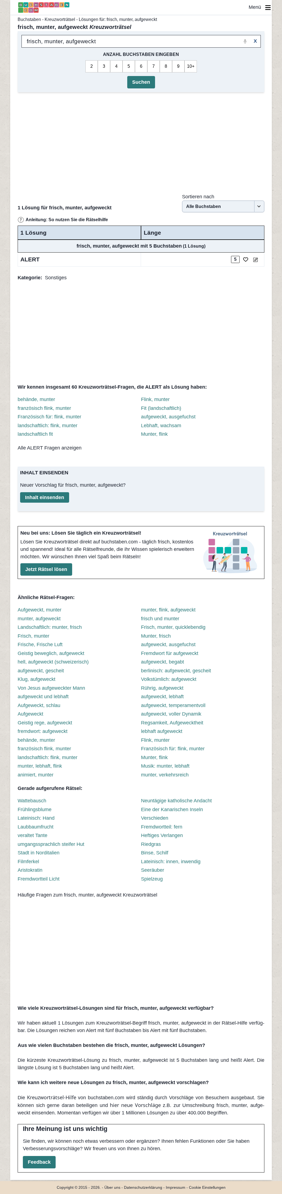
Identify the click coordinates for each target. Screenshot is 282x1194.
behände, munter (36, 399)
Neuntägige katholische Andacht (176, 800)
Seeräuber (152, 870)
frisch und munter (160, 618)
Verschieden (154, 818)
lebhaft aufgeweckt (161, 731)
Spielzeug (152, 879)
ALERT (30, 259)
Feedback (39, 1162)
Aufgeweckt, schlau (39, 705)
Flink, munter (155, 399)
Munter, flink (154, 434)
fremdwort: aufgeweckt (42, 731)
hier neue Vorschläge (135, 1105)
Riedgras (151, 844)
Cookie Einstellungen (207, 1187)
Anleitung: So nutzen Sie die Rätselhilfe (67, 219)
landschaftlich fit (35, 434)
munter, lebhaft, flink (40, 766)
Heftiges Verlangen (162, 835)
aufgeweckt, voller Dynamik (171, 714)
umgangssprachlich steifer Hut (51, 844)
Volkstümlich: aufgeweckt (168, 679)
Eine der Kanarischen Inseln (172, 809)
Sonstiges (56, 277)
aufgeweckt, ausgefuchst (168, 416)
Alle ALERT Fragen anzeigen (50, 448)
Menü (257, 7)
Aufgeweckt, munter (39, 610)
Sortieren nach (198, 196)
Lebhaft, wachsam (161, 425)
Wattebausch (32, 800)
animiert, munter (35, 775)
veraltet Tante (32, 835)
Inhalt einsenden (44, 497)
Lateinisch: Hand (36, 818)
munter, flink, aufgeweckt (168, 610)
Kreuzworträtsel (60, 19)
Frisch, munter (33, 636)
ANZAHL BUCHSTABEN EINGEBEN (141, 54)
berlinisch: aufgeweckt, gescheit (176, 670)
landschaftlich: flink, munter (47, 425)
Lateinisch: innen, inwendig (170, 861)
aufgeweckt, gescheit (41, 670)
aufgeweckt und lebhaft (43, 696)
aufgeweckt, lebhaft (162, 696)
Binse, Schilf (154, 852)
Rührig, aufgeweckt (162, 688)
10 (189, 66)
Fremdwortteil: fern (161, 827)
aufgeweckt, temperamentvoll (173, 705)
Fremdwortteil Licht (38, 879)
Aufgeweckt (30, 714)
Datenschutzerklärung (143, 1187)
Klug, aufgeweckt (36, 679)
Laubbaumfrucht (35, 827)
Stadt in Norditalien (38, 852)
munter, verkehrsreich (165, 775)
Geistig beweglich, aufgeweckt (51, 653)
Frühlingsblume (34, 809)
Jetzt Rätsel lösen (46, 569)
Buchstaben (29, 19)
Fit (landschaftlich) (161, 408)
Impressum (175, 1187)
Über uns (112, 1187)
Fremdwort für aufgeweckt (169, 653)
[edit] (255, 259)
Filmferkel (28, 861)
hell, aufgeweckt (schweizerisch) (53, 662)
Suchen (141, 82)
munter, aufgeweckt (39, 618)
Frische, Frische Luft (40, 644)
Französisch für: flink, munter (49, 416)
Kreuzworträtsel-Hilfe (51, 1097)
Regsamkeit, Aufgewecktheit (172, 722)
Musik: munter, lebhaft (165, 766)
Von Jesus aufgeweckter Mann (51, 688)
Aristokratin (30, 870)
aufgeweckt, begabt (162, 662)
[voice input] (245, 41)
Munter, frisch (156, 636)
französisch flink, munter (44, 408)
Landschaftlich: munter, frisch (50, 627)
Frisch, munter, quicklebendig (173, 627)
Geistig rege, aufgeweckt (45, 722)
